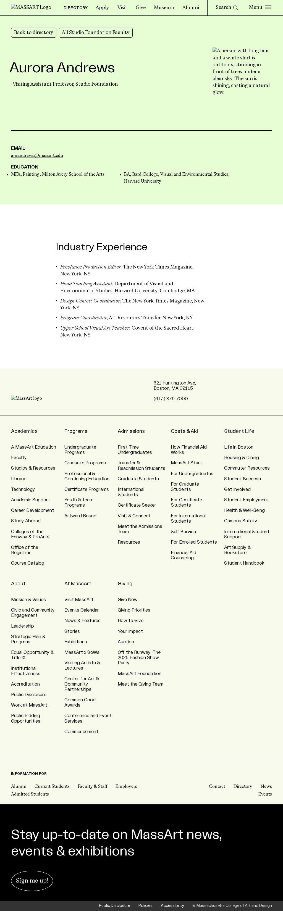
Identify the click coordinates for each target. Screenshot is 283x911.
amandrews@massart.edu (37, 156)
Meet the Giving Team (140, 684)
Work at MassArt (29, 705)
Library (18, 479)
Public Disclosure (28, 695)
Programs (75, 431)
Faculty (19, 458)
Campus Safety (240, 521)
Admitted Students (30, 794)
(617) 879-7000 (171, 399)
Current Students (52, 786)
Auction (126, 642)
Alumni (190, 7)
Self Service (183, 532)
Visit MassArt (78, 599)
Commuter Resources (247, 468)
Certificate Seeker (137, 505)
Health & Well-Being (244, 510)
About (18, 583)
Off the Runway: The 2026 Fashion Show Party (139, 657)
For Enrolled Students (194, 542)
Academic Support (30, 500)
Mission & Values (28, 599)
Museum (164, 7)
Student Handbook (244, 563)
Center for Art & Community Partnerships (81, 684)
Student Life (239, 431)
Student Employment (246, 500)
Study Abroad (26, 521)
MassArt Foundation (139, 674)
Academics (24, 431)
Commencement (81, 732)
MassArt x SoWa (81, 652)
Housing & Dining (241, 458)
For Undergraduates (192, 474)
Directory (243, 786)
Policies (145, 906)
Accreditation (25, 684)
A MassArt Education (33, 447)
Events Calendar (81, 610)
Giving (125, 583)
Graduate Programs (85, 463)
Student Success (242, 479)
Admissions (131, 431)
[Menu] (260, 8)
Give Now (128, 599)
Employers (126, 786)
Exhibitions (75, 642)
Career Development (32, 510)
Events (265, 794)
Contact (217, 786)
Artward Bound (80, 516)
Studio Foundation (96, 84)
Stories (72, 631)
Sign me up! (32, 881)
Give (141, 7)
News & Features (82, 620)
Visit (122, 7)
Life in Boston (238, 447)
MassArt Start (186, 463)
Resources (129, 542)
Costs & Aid (184, 431)
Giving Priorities (134, 610)
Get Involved (237, 489)
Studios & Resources (33, 468)
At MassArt (77, 583)
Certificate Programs (86, 489)
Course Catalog (27, 563)
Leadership (22, 626)
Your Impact (130, 631)
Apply (102, 7)
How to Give (130, 620)
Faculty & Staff (92, 786)
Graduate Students (138, 479)
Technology (23, 489)
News (266, 786)
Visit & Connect (134, 516)
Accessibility (172, 906)
